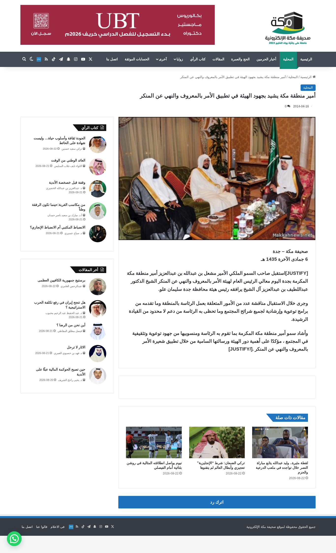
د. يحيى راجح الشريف (70, 379)
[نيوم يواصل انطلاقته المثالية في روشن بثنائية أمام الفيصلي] (154, 442)
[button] (14, 538)
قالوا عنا (41, 527)
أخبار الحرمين (266, 59)
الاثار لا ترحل (76, 347)
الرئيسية (306, 59)
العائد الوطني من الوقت (68, 160)
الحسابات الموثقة (137, 59)
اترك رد (217, 502)
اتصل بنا (112, 59)
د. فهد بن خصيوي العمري (68, 353)
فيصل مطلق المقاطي (70, 330)
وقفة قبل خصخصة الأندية (67, 182)
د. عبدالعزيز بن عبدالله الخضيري (64, 188)
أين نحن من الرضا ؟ (71, 325)
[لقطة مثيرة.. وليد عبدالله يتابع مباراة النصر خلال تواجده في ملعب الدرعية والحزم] (280, 442)
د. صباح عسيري (73, 233)
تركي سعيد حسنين (71, 148)
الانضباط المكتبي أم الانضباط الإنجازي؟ (57, 227)
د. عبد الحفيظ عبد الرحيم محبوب (64, 312)
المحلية (288, 59)
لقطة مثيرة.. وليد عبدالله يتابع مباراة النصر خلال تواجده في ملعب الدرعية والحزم (282, 467)
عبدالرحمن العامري (71, 286)
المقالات (218, 59)
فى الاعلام (57, 527)
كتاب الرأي (198, 59)
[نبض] (39, 59)
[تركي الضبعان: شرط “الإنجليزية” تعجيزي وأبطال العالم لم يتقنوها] (217, 442)
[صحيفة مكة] (287, 28)
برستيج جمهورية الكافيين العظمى (61, 280)
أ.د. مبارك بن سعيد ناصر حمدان (64, 215)
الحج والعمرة (240, 59)
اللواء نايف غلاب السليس (68, 165)
